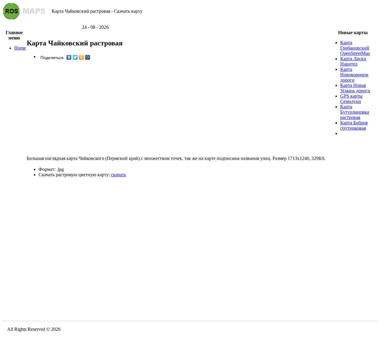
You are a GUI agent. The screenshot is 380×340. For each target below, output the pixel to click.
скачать (118, 174)
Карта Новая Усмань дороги (355, 88)
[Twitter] (75, 57)
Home (20, 47)
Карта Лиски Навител (353, 61)
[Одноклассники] (81, 57)
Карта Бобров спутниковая (354, 125)
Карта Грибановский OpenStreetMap (355, 48)
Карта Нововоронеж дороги (354, 74)
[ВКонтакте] (69, 57)
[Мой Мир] (88, 57)
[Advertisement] (190, 22)
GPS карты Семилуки (351, 98)
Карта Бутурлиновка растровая (354, 112)
